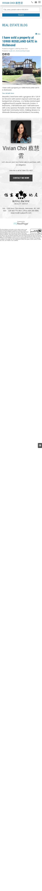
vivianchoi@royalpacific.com (21, 213)
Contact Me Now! (21, 178)
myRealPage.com (21, 223)
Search (21, 15)
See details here (8, 93)
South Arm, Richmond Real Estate (19, 51)
